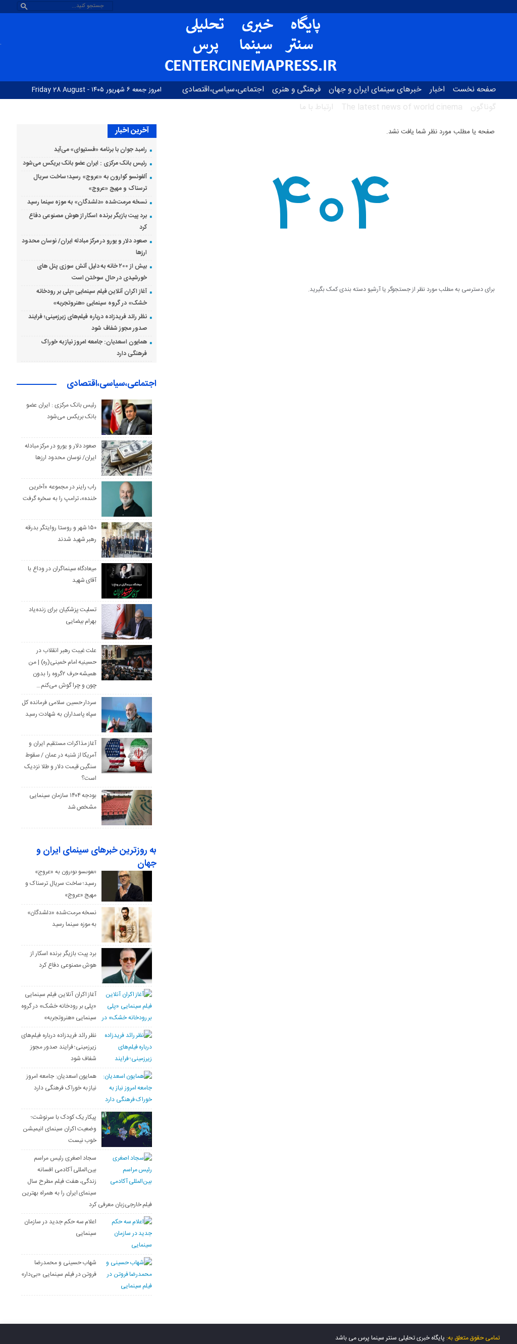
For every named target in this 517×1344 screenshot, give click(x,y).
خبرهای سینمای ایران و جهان (375, 89)
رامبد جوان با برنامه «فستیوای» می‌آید (100, 149)
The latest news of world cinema (401, 107)
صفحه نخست (474, 89)
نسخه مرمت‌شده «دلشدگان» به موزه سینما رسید (87, 202)
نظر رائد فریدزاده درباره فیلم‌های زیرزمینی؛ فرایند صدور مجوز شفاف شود (58, 1047)
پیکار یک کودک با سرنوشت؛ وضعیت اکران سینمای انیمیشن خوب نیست (59, 1129)
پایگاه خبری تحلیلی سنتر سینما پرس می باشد (390, 1338)
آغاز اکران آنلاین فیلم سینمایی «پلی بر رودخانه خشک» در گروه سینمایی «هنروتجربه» (58, 1006)
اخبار (437, 89)
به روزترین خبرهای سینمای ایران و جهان (96, 857)
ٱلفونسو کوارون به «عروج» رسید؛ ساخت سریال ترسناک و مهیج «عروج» (60, 883)
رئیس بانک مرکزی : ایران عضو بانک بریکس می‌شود (84, 163)
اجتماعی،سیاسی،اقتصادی (223, 89)
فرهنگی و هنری (296, 89)
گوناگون (483, 107)
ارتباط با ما (316, 107)
